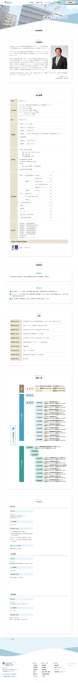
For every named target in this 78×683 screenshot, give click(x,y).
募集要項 (70, 2)
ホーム (7, 639)
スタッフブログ (48, 2)
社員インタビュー (59, 667)
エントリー (57, 669)
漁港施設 (44, 665)
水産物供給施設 (45, 674)
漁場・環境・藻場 (46, 671)
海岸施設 (44, 669)
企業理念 (35, 669)
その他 (43, 676)
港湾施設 (44, 667)
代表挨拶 (35, 665)
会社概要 (35, 667)
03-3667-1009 (9, 674)
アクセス (35, 676)
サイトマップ (71, 665)
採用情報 (59, 2)
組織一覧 (35, 674)
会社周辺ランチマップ (60, 671)
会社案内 (32, 2)
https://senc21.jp (30, 115)
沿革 (34, 671)
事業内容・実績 (39, 2)
